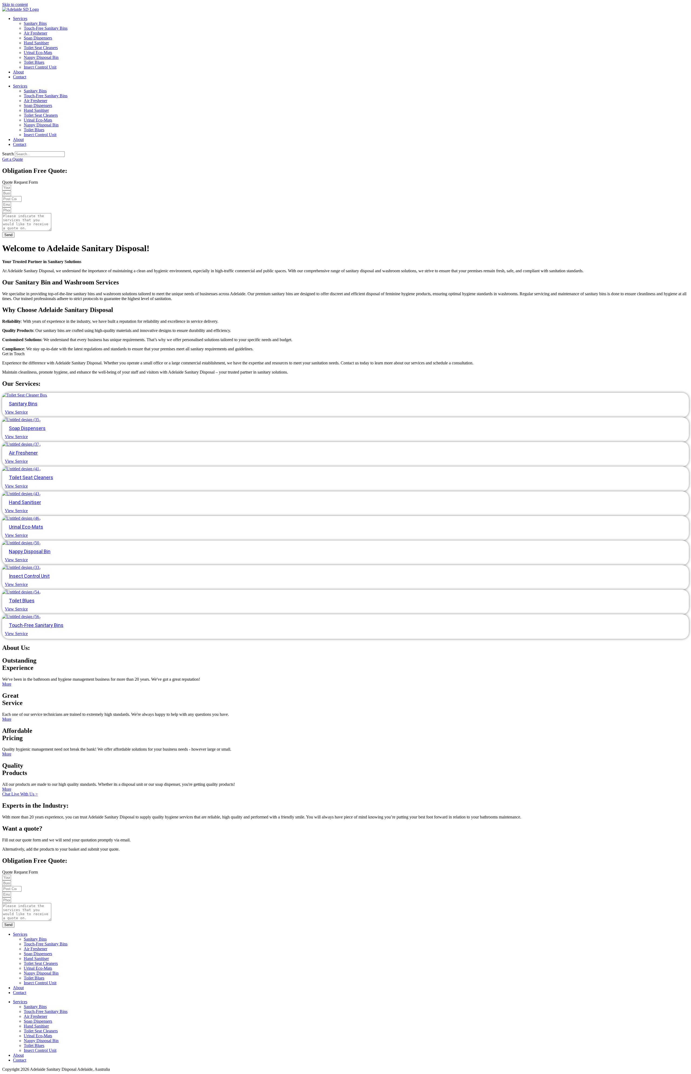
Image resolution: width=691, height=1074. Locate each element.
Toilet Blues (34, 62)
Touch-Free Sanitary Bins (45, 28)
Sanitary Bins (35, 23)
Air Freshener (35, 33)
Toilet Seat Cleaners (41, 47)
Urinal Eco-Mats (38, 52)
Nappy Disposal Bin (41, 57)
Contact (19, 77)
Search (8, 154)
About (18, 72)
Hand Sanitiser (36, 43)
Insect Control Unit (40, 67)
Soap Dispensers (38, 38)
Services (20, 18)
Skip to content (15, 4)
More (6, 684)
